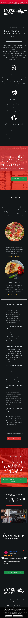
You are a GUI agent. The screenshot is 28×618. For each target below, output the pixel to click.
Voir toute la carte (18, 179)
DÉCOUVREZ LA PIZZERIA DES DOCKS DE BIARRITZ (13, 480)
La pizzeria (17, 605)
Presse (21, 607)
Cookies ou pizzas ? (17, 615)
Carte (9, 605)
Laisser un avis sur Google (14, 572)
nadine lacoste (12, 551)
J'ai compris (8, 615)
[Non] (26, 612)
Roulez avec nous (10, 607)
